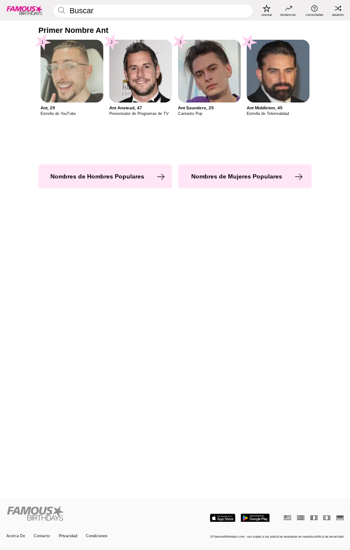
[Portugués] (300, 517)
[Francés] (314, 517)
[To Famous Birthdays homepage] (25, 10)
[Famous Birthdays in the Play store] (255, 518)
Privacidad (68, 536)
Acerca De (15, 536)
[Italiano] (326, 517)
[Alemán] (340, 517)
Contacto (42, 536)
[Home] (89, 514)
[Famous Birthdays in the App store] (222, 518)
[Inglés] (287, 517)
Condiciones (97, 536)
